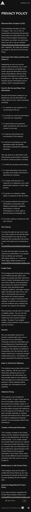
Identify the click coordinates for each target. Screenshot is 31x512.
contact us (25, 3)
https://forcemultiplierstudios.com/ (15, 45)
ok (24, 501)
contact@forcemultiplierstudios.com (15, 246)
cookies (12, 501)
